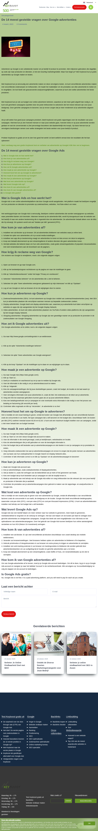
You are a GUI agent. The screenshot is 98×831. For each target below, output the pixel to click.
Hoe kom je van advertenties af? (16, 159)
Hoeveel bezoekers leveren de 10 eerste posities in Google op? (13, 742)
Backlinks (55, 716)
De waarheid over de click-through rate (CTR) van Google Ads (13, 724)
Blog (48, 7)
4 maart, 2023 (8, 24)
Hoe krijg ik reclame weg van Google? (18, 161)
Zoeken (68, 801)
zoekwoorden (66, 301)
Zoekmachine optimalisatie (39, 742)
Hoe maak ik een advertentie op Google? (20, 176)
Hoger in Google (35, 722)
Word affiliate (60, 7)
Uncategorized (7, 15)
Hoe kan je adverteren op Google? (17, 179)
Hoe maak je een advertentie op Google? (20, 170)
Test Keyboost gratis (79, 7)
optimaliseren (6, 521)
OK (89, 823)
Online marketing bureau (38, 745)
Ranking (32, 730)
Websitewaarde (74, 730)
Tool (69, 727)
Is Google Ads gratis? (12, 193)
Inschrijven (85, 801)
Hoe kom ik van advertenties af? (16, 187)
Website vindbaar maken (38, 725)
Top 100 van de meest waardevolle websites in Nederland (77, 744)
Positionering (34, 733)
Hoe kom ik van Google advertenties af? (19, 190)
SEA (26, 299)
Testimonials (42, 7)
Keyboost (83, 72)
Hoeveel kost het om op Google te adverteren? (22, 173)
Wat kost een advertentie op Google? (18, 181)
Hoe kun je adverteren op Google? (17, 164)
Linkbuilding (72, 716)
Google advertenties (29, 323)
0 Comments (22, 24)
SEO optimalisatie (36, 739)
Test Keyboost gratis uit (12, 716)
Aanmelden (33, 727)
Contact (68, 7)
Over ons (52, 7)
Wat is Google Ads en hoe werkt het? (18, 156)
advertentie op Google (40, 369)
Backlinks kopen (59, 722)
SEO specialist (34, 747)
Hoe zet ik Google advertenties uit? (17, 167)
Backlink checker (59, 725)
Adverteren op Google (9, 69)
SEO (31, 736)
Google (30, 716)
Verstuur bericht (8, 614)
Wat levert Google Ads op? (14, 184)
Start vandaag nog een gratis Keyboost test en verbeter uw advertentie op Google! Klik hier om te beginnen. (45, 145)
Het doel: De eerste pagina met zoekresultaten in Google (13, 733)
